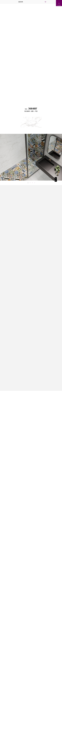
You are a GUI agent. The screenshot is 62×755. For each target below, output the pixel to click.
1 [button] (27, 182)
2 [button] (30, 182)
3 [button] (32, 182)
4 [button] (34, 182)
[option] (31, 157)
